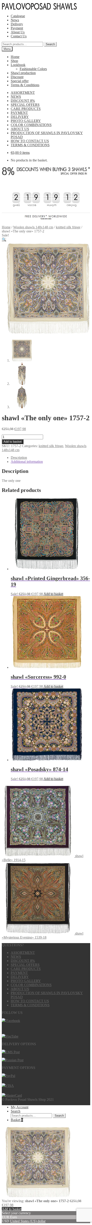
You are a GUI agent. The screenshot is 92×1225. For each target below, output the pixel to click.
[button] (4, 239)
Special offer (20, 81)
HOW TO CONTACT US (30, 141)
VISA (9, 1086)
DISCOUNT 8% (23, 101)
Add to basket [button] (53, 594)
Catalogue (18, 16)
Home (15, 57)
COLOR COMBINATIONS (31, 125)
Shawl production (23, 73)
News (15, 20)
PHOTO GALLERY (26, 121)
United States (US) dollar (28, 1221)
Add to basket (13, 441)
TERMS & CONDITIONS (30, 145)
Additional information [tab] (27, 461)
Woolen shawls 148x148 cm (33, 227)
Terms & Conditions (25, 85)
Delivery (17, 24)
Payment (17, 28)
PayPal (10, 1076)
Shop (14, 61)
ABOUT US (20, 129)
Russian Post (14, 1060)
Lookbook (18, 65)
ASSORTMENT (23, 92)
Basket (17, 1120)
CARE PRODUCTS (26, 109)
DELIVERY (20, 117)
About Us (18, 32)
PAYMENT (19, 113)
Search (50, 44)
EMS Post (12, 1052)
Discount (17, 77)
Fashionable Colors (33, 69)
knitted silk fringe (68, 227)
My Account (19, 1107)
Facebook (13, 1021)
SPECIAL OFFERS (25, 105)
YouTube (11, 1036)
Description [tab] (19, 457)
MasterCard (13, 1095)
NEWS (16, 97)
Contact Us (19, 36)
